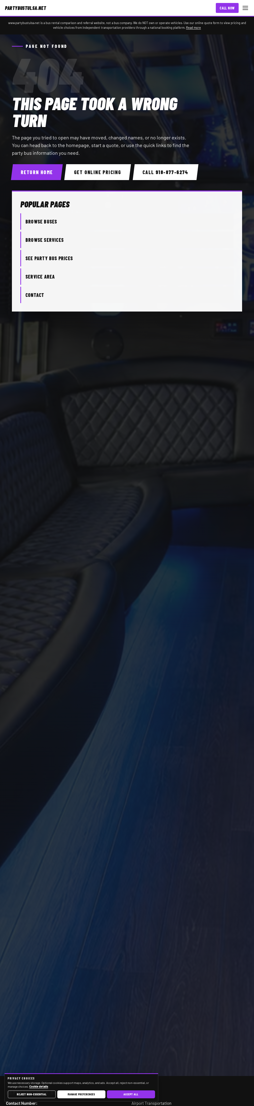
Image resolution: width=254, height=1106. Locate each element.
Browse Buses (41, 221)
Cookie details (38, 1086)
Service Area (40, 277)
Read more (193, 28)
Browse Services (45, 240)
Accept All (131, 1094)
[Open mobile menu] (245, 8)
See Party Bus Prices (49, 258)
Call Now (227, 8)
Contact (35, 295)
